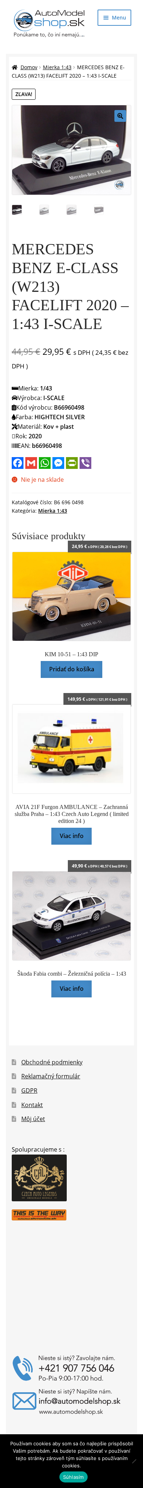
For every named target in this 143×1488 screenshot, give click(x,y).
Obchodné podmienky (51, 1062)
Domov (29, 67)
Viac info (72, 836)
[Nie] (134, 1461)
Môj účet (33, 1119)
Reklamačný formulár (50, 1076)
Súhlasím (73, 1477)
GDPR (29, 1090)
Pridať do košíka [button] (71, 669)
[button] (120, 116)
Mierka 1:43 (57, 67)
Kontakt (32, 1105)
